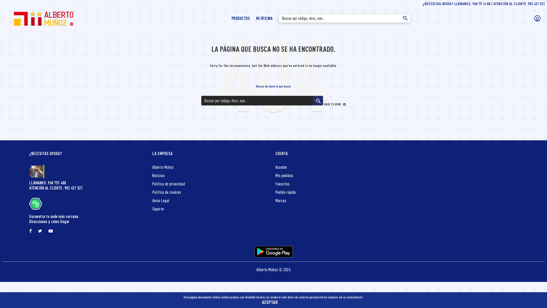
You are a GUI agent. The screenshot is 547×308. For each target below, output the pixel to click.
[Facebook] (30, 231)
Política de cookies (166, 192)
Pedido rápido (285, 192)
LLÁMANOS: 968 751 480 (47, 182)
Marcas (280, 200)
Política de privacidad (168, 183)
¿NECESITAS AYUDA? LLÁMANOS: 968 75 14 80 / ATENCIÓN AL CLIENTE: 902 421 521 (484, 3)
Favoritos (282, 183)
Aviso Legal (161, 200)
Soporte (158, 208)
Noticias (158, 175)
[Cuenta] (537, 18)
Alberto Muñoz (163, 167)
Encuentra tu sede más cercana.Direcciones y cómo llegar (54, 219)
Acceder (281, 167)
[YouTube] (51, 231)
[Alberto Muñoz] (43, 17)
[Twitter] (40, 231)
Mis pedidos (284, 175)
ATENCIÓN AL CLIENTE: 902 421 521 (56, 187)
